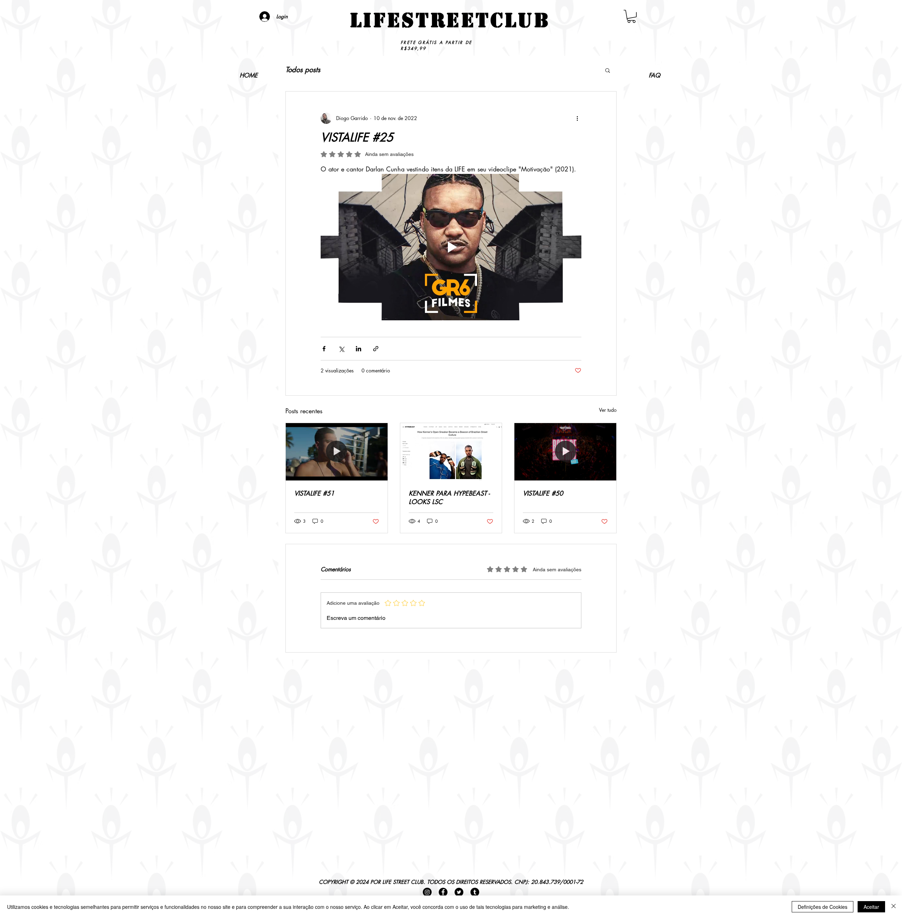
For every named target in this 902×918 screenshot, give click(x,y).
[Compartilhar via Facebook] (324, 348)
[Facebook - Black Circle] (443, 892)
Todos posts (302, 69)
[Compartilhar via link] (375, 348)
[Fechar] (893, 906)
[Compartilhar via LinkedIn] (358, 348)
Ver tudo (608, 410)
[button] (631, 16)
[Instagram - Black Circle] (427, 892)
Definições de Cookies (822, 906)
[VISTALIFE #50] (565, 451)
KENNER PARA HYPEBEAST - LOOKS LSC (449, 497)
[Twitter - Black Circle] (459, 892)
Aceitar (871, 906)
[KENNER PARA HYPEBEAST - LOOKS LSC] (451, 451)
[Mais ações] (577, 118)
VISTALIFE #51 (314, 493)
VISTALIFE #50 (543, 493)
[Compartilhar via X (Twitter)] (341, 348)
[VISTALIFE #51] (337, 451)
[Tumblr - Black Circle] (474, 892)
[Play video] (451, 247)
